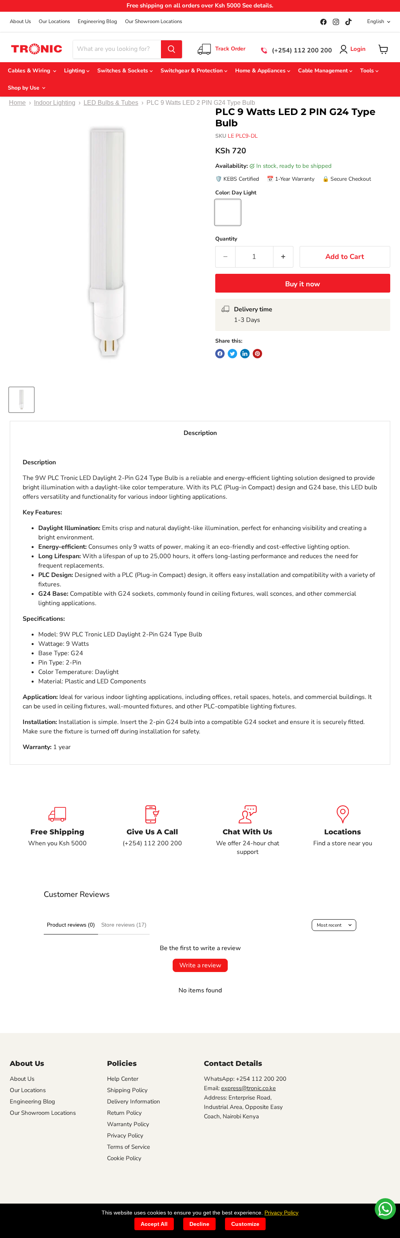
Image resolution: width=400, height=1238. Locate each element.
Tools (367, 70)
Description (200, 433)
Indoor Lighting (54, 102)
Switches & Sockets (123, 70)
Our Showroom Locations (153, 22)
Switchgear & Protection (192, 70)
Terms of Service (128, 1147)
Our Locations (54, 22)
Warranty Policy (128, 1124)
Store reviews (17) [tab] (123, 925)
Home (17, 102)
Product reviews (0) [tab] (71, 925)
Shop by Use (24, 88)
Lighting (75, 70)
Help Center (122, 1079)
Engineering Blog (97, 22)
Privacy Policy (125, 1135)
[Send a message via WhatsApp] (385, 1209)
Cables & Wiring (30, 70)
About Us (20, 22)
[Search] (171, 49)
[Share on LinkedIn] (245, 353)
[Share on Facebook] (220, 353)
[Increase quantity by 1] (283, 257)
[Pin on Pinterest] (257, 353)
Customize (245, 1224)
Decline (199, 1224)
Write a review (200, 965)
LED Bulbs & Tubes (111, 102)
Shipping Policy (127, 1090)
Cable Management (323, 70)
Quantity (226, 239)
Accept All (154, 1224)
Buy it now (302, 284)
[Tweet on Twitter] (232, 353)
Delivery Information (133, 1101)
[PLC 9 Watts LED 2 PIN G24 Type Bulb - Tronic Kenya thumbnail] (21, 399)
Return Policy (124, 1113)
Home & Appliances (261, 70)
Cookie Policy (124, 1158)
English (375, 21)
